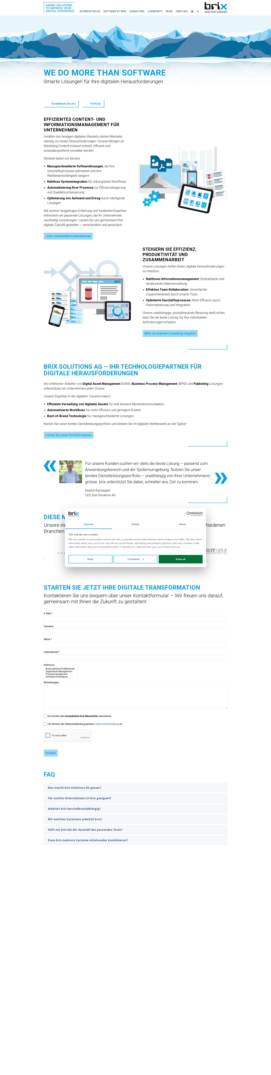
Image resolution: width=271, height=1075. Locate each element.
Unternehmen (51, 652)
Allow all (181, 559)
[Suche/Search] (198, 11)
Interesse (49, 664)
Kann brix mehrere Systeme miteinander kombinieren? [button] (88, 840)
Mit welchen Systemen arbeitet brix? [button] (75, 819)
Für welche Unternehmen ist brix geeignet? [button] (80, 798)
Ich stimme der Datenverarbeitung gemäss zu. (85, 723)
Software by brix (114, 11)
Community (155, 11)
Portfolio (95, 103)
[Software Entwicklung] (60, 676)
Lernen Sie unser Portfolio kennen (69, 435)
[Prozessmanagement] (60, 674)
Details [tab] (135, 524)
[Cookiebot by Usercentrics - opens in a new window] (189, 514)
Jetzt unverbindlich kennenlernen (68, 236)
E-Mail (48, 613)
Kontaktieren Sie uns (63, 103)
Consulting (136, 11)
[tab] (135, 787)
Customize (134, 559)
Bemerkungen (51, 682)
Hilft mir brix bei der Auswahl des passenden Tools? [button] (85, 830)
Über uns (182, 11)
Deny (90, 559)
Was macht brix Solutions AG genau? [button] (74, 788)
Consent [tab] (88, 524)
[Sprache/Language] (192, 11)
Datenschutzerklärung (107, 723)
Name (48, 639)
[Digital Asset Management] (60, 671)
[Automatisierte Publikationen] (60, 668)
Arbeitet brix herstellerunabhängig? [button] (74, 809)
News (169, 11)
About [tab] (182, 524)
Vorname (48, 626)
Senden (51, 753)
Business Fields (90, 11)
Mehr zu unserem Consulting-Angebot (170, 333)
